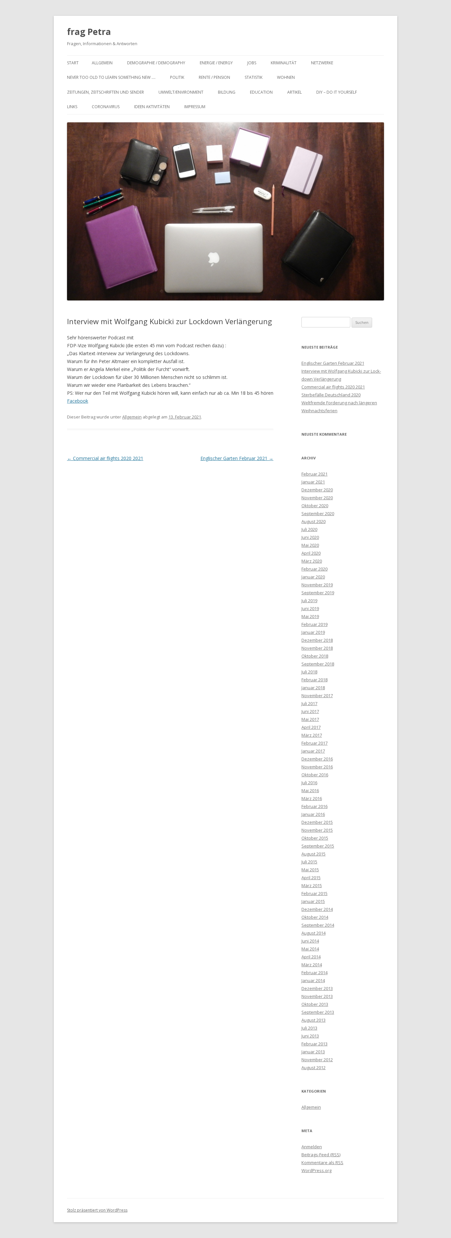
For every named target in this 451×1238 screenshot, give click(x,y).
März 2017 (311, 735)
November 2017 (317, 695)
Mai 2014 (310, 949)
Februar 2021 (314, 474)
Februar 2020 (314, 569)
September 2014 (317, 925)
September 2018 (317, 664)
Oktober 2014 (314, 917)
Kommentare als (322, 1162)
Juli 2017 (309, 703)
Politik (177, 77)
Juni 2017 (310, 711)
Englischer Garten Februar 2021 (236, 458)
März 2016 (311, 798)
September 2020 (317, 513)
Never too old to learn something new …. (111, 77)
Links (72, 106)
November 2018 (317, 648)
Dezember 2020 (317, 490)
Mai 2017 (310, 719)
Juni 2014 (310, 941)
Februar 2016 (314, 806)
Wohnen (286, 77)
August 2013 (313, 1020)
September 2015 (317, 846)
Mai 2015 (310, 870)
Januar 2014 (313, 980)
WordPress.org (316, 1170)
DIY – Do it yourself (336, 92)
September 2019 (317, 593)
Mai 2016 (310, 790)
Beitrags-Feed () (320, 1155)
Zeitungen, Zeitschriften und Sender (105, 92)
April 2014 (311, 957)
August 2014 (313, 933)
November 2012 (317, 1060)
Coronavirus (106, 106)
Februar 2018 (314, 680)
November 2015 (317, 830)
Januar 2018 (313, 688)
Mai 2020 (310, 545)
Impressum (194, 106)
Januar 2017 (313, 751)
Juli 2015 (309, 862)
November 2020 (317, 498)
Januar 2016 (313, 814)
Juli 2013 (309, 1028)
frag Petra (89, 32)
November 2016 (317, 767)
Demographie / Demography (156, 63)
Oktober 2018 (314, 656)
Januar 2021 (313, 482)
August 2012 (313, 1067)
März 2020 (311, 561)
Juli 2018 (309, 672)
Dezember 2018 (317, 640)
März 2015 (311, 885)
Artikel (294, 92)
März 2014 (311, 965)
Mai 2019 (310, 616)
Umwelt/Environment (180, 92)
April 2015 (311, 878)
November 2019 (317, 585)
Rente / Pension (214, 77)
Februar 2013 (314, 1044)
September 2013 (317, 1012)
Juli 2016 (309, 783)
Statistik (253, 77)
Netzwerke (322, 63)
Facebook (77, 401)
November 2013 (317, 996)
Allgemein (102, 63)
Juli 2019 (309, 601)
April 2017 (311, 727)
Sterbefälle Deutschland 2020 (331, 395)
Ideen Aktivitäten (152, 106)
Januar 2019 (313, 632)
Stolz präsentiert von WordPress (97, 1210)
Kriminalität (283, 63)
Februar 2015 (314, 893)
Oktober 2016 (314, 775)
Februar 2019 (314, 624)
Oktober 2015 (314, 838)
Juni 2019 (310, 608)
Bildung (226, 92)
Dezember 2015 (317, 822)
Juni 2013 (310, 1036)
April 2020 (311, 553)
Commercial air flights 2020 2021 (105, 458)
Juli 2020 (309, 529)
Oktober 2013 (314, 1004)
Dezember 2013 (317, 988)
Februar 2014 (314, 972)
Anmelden (311, 1147)
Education (261, 92)
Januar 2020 (313, 577)
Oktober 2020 (314, 506)
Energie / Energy (216, 63)
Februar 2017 (314, 743)
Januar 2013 (313, 1052)
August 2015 (313, 854)
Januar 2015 (313, 901)
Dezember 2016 (317, 759)
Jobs (251, 63)
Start (73, 63)
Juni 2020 (310, 537)
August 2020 (313, 521)
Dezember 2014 (317, 909)
